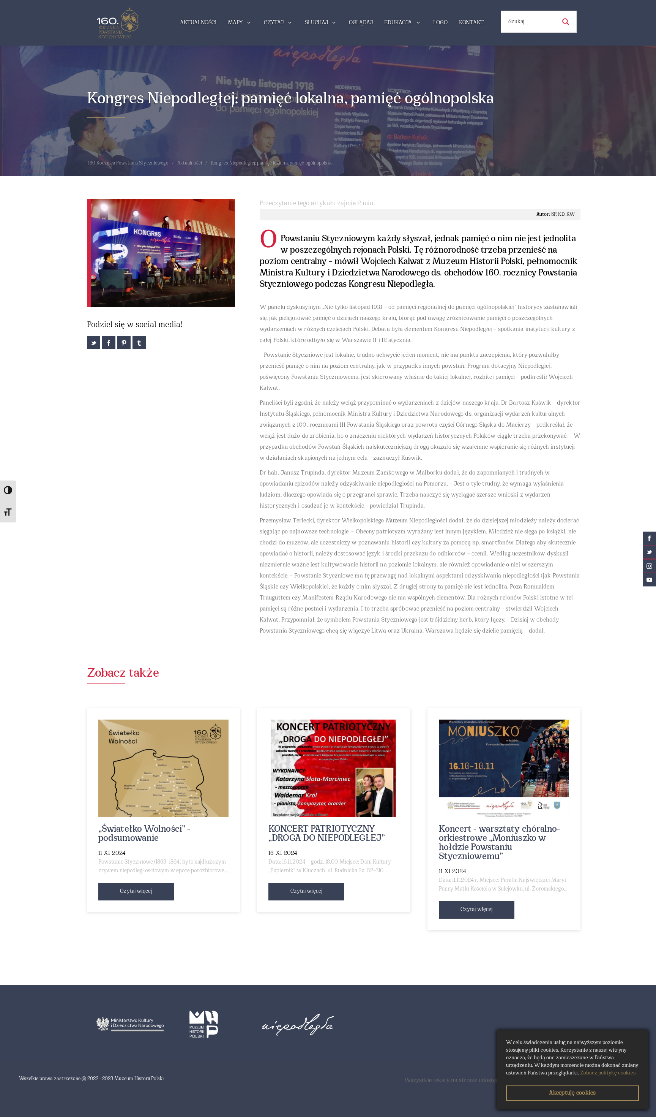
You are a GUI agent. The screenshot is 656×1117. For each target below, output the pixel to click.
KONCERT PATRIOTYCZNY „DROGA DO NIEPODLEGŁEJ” (326, 834)
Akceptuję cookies (572, 1093)
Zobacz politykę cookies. (608, 1073)
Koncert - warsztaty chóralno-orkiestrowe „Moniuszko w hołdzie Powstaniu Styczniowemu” (499, 843)
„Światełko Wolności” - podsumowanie (144, 834)
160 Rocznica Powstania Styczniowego (128, 163)
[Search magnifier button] (565, 21)
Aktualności (189, 163)
